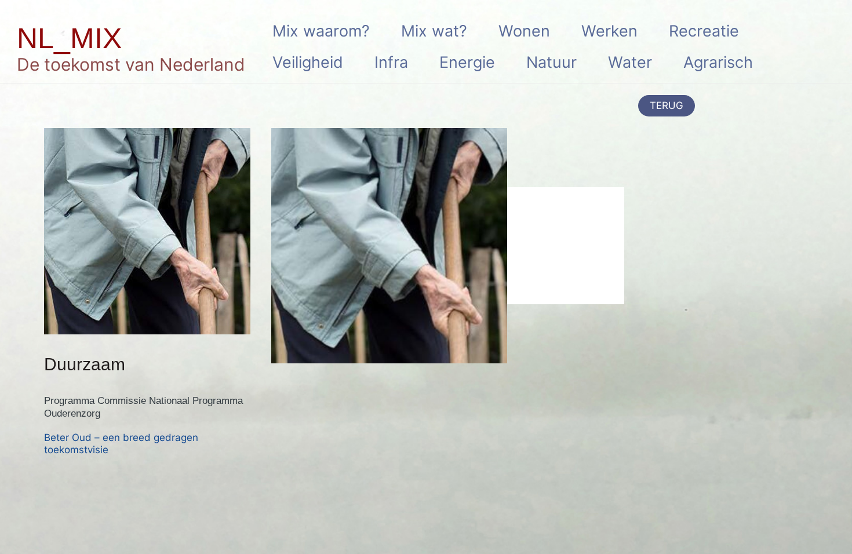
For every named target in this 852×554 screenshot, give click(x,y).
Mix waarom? (321, 31)
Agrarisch (718, 62)
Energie (467, 62)
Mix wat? (434, 31)
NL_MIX (69, 38)
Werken (609, 31)
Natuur (551, 62)
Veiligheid (307, 62)
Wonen (524, 31)
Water (630, 62)
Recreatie (704, 31)
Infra (391, 62)
